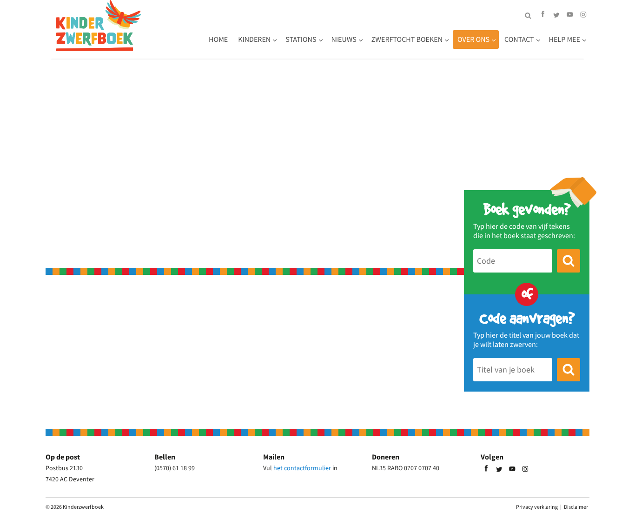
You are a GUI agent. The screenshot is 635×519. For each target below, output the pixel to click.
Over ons (473, 39)
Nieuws (344, 39)
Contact (519, 39)
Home (218, 39)
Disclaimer (576, 506)
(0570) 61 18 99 (174, 468)
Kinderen (254, 39)
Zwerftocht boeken (407, 39)
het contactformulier (302, 468)
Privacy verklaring (537, 506)
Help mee (564, 39)
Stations (300, 39)
